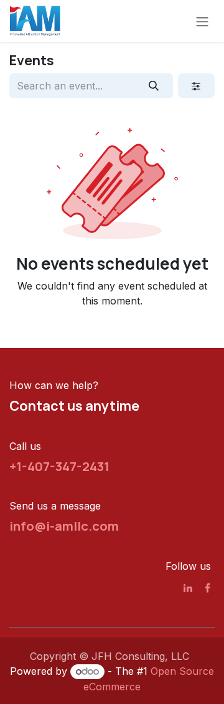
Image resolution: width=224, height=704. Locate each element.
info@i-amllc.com (64, 525)
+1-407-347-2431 (59, 466)
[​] (188, 587)
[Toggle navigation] (202, 21)
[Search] (154, 85)
